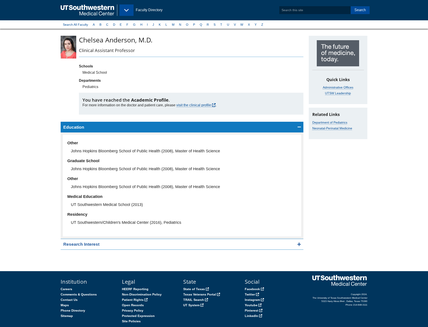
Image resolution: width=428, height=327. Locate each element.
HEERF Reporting (135, 289)
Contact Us (69, 300)
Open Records (133, 305)
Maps (65, 305)
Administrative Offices (338, 87)
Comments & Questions (79, 294)
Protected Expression (138, 316)
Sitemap (67, 316)
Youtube (251, 305)
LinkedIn (251, 316)
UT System (191, 305)
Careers (66, 289)
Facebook (252, 289)
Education (73, 127)
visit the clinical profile (193, 105)
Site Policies (131, 321)
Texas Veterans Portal (199, 294)
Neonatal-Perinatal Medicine (332, 128)
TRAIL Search (193, 300)
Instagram (252, 300)
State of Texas (194, 289)
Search (360, 10)
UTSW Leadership (338, 93)
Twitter (250, 294)
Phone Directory (73, 310)
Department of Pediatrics (329, 122)
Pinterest (251, 310)
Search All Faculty (75, 24)
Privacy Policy (132, 310)
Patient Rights (133, 300)
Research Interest (81, 244)
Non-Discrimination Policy (142, 294)
